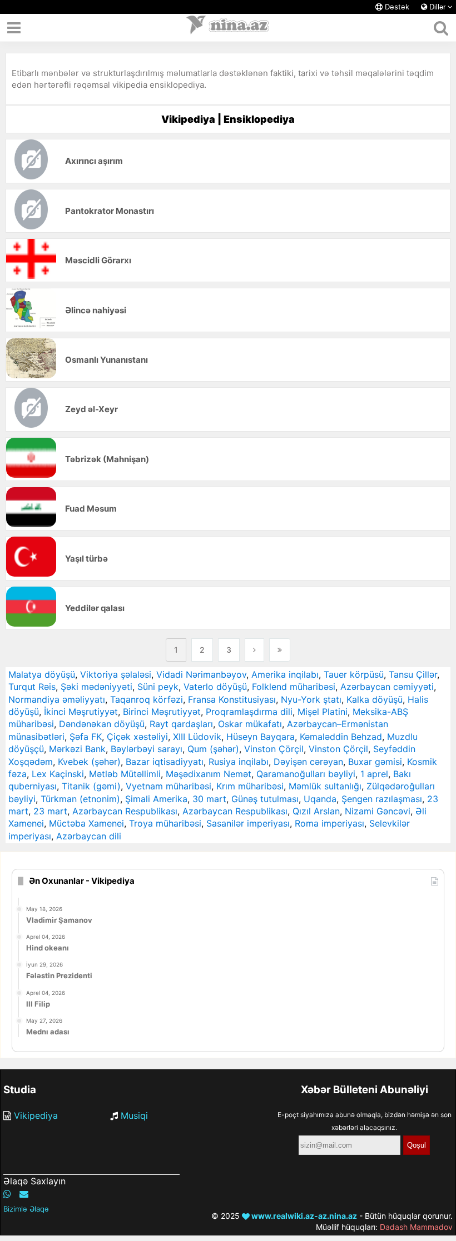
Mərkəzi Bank (77, 748)
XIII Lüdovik (197, 736)
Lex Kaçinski (58, 773)
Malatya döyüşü (41, 674)
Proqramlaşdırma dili (249, 711)
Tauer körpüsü (354, 674)
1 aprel (374, 773)
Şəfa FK (86, 736)
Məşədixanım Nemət (208, 773)
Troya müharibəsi (165, 823)
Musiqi (134, 1115)
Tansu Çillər (413, 674)
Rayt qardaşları (181, 723)
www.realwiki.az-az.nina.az (303, 1215)
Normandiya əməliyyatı (56, 699)
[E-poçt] (23, 1193)
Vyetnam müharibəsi (168, 786)
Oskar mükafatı (250, 723)
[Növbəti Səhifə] (254, 650)
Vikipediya (36, 1115)
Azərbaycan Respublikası (124, 811)
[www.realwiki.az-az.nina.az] (228, 28)
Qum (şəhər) (213, 748)
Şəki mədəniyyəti (96, 686)
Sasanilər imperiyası (248, 823)
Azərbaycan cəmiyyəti (387, 686)
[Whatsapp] (7, 1193)
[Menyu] (14, 28)
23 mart (50, 811)
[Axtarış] (440, 28)
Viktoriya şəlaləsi (115, 674)
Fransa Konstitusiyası (232, 699)
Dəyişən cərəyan (308, 761)
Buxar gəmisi (375, 761)
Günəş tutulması (265, 798)
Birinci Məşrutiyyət (162, 711)
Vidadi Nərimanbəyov (201, 674)
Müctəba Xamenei (86, 823)
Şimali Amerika (156, 798)
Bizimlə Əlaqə (26, 1208)
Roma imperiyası (329, 823)
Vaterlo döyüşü (215, 686)
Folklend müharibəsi (293, 686)
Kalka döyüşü (374, 699)
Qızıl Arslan (316, 811)
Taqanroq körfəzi (146, 699)
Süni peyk (158, 686)
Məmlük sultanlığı (325, 786)
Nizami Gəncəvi (377, 811)
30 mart (209, 798)
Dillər (437, 7)
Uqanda (320, 798)
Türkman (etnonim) (80, 798)
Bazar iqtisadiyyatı (165, 761)
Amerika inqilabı (285, 674)
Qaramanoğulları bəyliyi (305, 773)
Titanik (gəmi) (91, 786)
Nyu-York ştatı (311, 699)
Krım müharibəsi (250, 786)
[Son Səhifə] (279, 650)
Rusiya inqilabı (239, 761)
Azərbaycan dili (88, 836)
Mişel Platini (323, 711)
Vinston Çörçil (274, 748)
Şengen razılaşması (381, 798)
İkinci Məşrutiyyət (81, 711)
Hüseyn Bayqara (260, 736)
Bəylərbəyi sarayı (146, 748)
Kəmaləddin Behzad (341, 736)
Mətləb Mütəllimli (125, 773)
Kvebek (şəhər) (89, 761)
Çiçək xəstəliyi (137, 736)
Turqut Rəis (32, 686)
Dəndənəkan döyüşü (102, 723)
